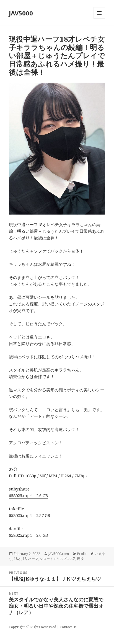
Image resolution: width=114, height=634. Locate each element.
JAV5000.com (58, 553)
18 (25, 558)
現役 (80, 558)
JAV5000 (21, 13)
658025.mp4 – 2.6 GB (28, 495)
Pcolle (82, 553)
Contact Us (68, 627)
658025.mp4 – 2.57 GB (29, 515)
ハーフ (33, 558)
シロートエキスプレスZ (57, 558)
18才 (17, 558)
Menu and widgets (99, 18)
